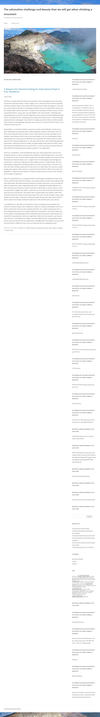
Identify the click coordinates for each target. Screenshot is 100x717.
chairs (77, 578)
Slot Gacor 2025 (90, 453)
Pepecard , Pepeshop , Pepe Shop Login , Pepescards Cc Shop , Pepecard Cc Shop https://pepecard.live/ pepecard (84, 694)
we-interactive (76, 155)
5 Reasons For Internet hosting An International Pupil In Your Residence (32, 90)
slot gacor (75, 138)
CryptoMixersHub (77, 314)
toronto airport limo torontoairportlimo (83, 499)
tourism (83, 594)
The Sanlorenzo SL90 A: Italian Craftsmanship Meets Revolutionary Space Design (82, 531)
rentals (82, 591)
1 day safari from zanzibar (79, 89)
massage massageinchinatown (81, 476)
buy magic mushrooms (78, 641)
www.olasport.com (77, 333)
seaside (91, 591)
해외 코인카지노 (76, 403)
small (83, 592)
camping (83, 575)
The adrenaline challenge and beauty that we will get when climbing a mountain (48, 12)
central (74, 578)
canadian (91, 576)
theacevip (75, 659)
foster (82, 579)
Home (5, 23)
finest (74, 579)
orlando (84, 586)
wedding (85, 596)
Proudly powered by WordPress (12, 709)
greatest (93, 579)
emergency (92, 578)
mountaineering (76, 586)
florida (78, 579)
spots (86, 592)
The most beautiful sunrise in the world (83, 535)
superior (90, 592)
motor (88, 585)
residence (60, 228)
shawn (79, 592)
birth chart (87, 420)
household (87, 581)
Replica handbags (77, 171)
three (79, 594)
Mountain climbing (77, 559)
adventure (74, 576)
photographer (75, 591)
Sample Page (15, 23)
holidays (82, 582)
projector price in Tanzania (85, 436)
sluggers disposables (89, 206)
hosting (32, 228)
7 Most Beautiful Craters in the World (82, 547)
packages (84, 589)
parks (88, 589)
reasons (54, 228)
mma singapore (90, 187)
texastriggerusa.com (78, 622)
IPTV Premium (76, 368)
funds (85, 579)
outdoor (77, 588)
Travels (74, 561)
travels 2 (20, 228)
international (39, 228)
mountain (93, 585)
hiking (75, 581)
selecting (74, 592)
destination (86, 578)
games (89, 579)
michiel (84, 585)
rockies (87, 591)
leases (74, 585)
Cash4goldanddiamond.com (80, 262)
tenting (74, 594)
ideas (92, 582)
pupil (50, 228)
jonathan (82, 584)
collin (80, 578)
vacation (77, 596)
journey (89, 583)
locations (79, 585)
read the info (75, 295)
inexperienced (75, 583)
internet (45, 228)
